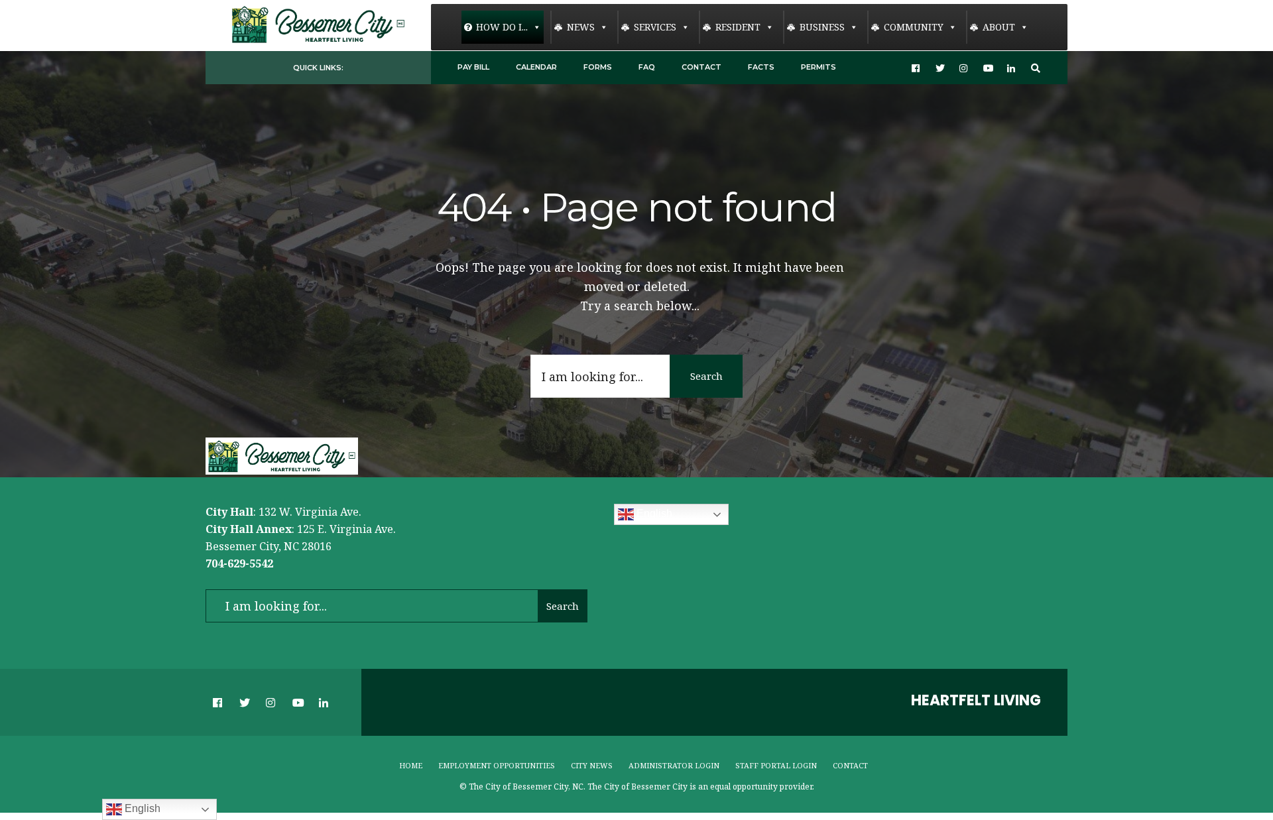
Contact (701, 67)
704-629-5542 (239, 563)
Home (410, 765)
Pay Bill (473, 67)
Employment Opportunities (496, 765)
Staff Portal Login (776, 765)
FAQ (646, 67)
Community (913, 27)
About (999, 27)
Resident (737, 27)
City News (592, 765)
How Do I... (502, 27)
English (653, 514)
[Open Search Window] (1036, 68)
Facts (761, 67)
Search (706, 375)
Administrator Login (674, 765)
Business (822, 27)
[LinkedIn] (1012, 68)
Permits (818, 67)
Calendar (536, 67)
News (581, 27)
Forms (597, 67)
